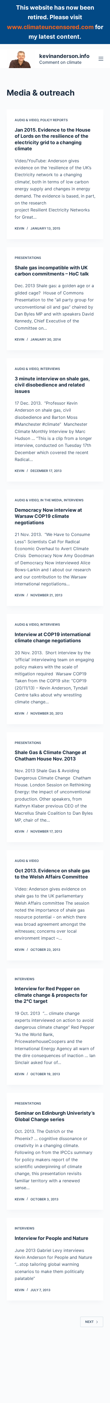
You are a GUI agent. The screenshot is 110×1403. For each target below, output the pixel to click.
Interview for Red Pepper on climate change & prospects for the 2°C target (51, 995)
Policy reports (54, 120)
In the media (51, 500)
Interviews (50, 369)
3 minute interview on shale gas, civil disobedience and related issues (52, 385)
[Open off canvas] (101, 58)
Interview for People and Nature (51, 1238)
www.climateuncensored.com (50, 26)
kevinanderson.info (64, 56)
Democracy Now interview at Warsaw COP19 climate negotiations (48, 516)
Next (89, 1322)
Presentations (28, 258)
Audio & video (26, 120)
